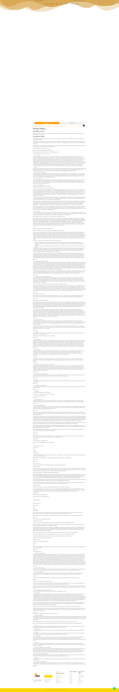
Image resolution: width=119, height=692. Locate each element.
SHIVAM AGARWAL (64, 690)
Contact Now (49, 676)
